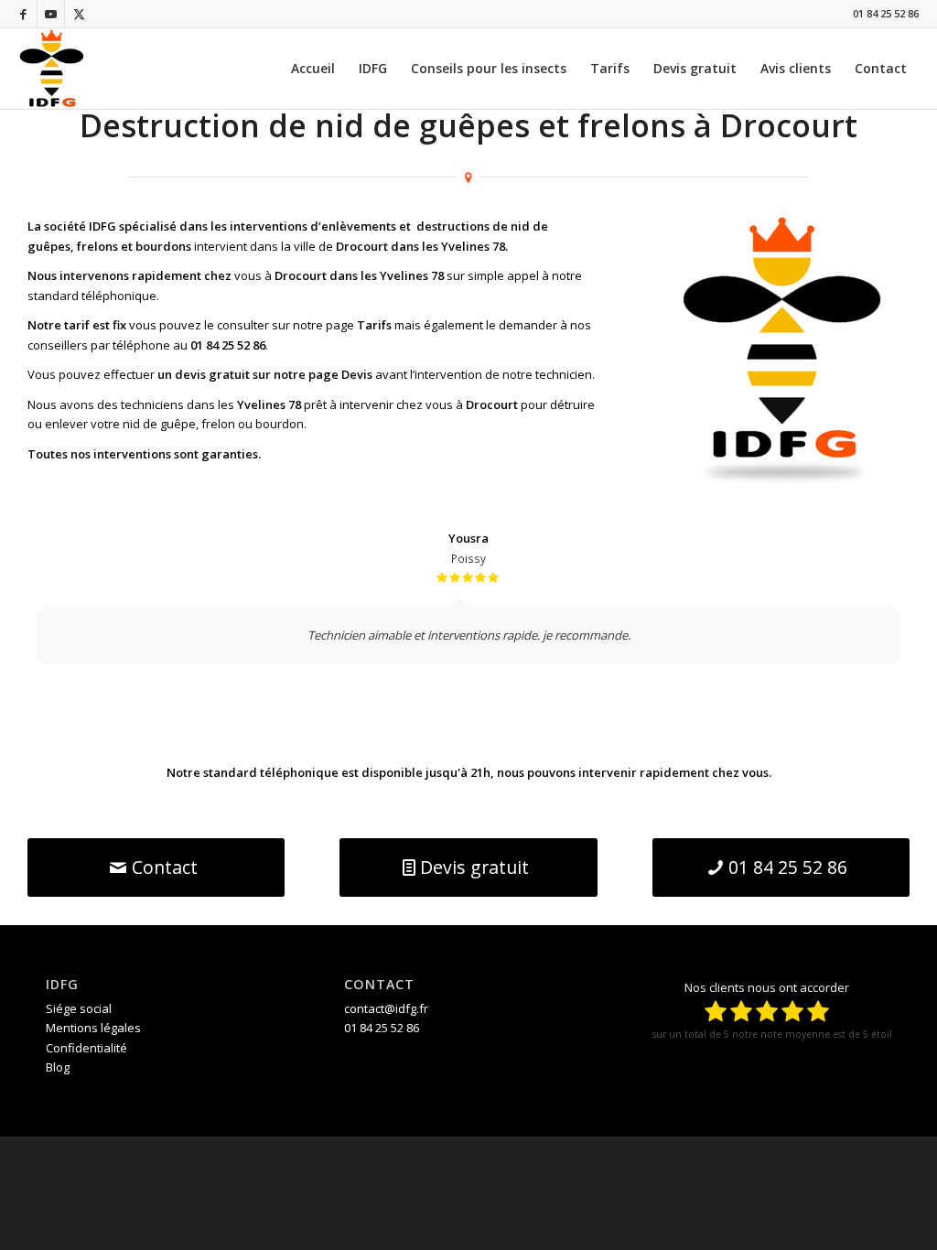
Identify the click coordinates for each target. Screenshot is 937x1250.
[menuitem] (313, 68)
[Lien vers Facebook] (23, 13)
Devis (356, 374)
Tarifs (374, 325)
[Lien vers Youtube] (51, 13)
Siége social (79, 1008)
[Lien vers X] (78, 13)
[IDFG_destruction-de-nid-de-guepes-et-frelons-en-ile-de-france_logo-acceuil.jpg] (50, 68)
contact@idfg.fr (386, 1008)
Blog (58, 1067)
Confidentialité (86, 1048)
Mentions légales (93, 1027)
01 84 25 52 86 (886, 13)
